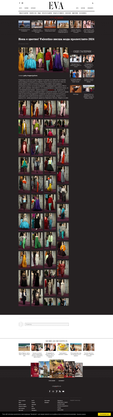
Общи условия (60, 409)
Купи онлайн (47, 400)
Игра (33, 406)
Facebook (19, 3)
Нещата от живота (22, 406)
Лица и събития (22, 400)
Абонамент (47, 402)
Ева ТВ (33, 400)
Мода (20, 402)
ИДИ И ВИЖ (75, 13)
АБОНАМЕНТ (61, 380)
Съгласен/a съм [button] (104, 414)
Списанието (34, 410)
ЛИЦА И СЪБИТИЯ (23, 13)
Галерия (33, 402)
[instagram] (53, 391)
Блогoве (33, 408)
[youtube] (56, 391)
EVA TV (20, 8)
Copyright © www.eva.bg (75, 400)
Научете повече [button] (81, 414)
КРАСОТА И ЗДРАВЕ (47, 13)
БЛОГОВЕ (83, 8)
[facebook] (49, 391)
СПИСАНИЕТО (90, 8)
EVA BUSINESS (82, 13)
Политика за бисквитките (62, 406)
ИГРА (77, 8)
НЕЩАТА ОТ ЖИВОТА (58, 13)
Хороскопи (34, 404)
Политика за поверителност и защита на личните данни (62, 402)
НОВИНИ (59, 18)
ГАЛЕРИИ (26, 8)
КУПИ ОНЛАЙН (52, 380)
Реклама (59, 408)
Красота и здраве (22, 404)
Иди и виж (21, 410)
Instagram (23, 3)
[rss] (59, 391)
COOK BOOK (68, 13)
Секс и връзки (22, 408)
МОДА (39, 13)
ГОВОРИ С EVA (33, 13)
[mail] (63, 391)
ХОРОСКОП (33, 8)
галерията (51, 90)
